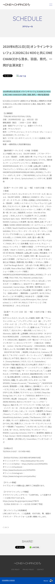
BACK (6, 527)
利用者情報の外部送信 (8, 580)
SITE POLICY (15, 569)
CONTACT (40, 569)
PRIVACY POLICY (28, 569)
